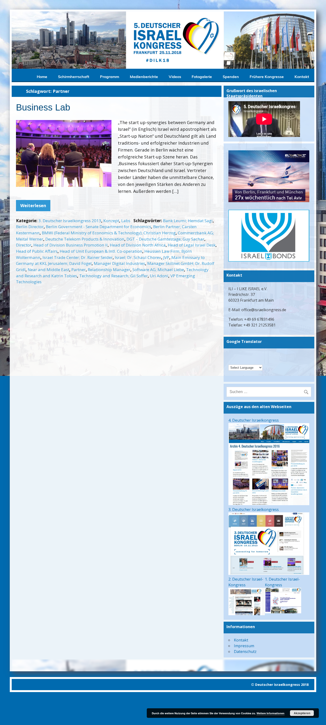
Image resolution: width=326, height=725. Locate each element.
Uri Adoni (159, 275)
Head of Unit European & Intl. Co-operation (101, 251)
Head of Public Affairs (37, 251)
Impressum (244, 645)
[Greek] (250, 354)
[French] (237, 360)
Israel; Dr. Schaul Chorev (138, 257)
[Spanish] (256, 360)
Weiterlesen (33, 205)
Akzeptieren (302, 713)
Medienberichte (144, 76)
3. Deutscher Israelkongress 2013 (69, 220)
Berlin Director (30, 226)
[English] (244, 354)
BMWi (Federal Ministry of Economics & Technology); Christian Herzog (109, 233)
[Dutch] (231, 360)
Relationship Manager (109, 269)
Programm (109, 76)
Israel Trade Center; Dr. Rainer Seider (77, 257)
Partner (78, 269)
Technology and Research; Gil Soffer (113, 275)
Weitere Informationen (270, 713)
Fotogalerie (202, 76)
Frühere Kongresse (267, 76)
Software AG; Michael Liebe (158, 269)
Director (23, 245)
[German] (231, 354)
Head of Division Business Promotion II (70, 245)
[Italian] (244, 360)
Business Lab (43, 107)
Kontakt (301, 76)
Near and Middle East (48, 269)
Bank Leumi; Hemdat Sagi (188, 220)
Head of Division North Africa (138, 245)
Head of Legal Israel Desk (192, 245)
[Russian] (250, 360)
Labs (125, 220)
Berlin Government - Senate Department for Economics (98, 226)
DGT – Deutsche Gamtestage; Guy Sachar (165, 239)
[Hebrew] (237, 354)
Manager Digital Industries (119, 263)
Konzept (111, 220)
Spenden (231, 76)
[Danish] (262, 354)
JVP (166, 257)
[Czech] (256, 354)
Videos (175, 76)
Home (42, 76)
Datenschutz (245, 651)
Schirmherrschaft (73, 76)
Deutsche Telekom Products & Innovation (84, 239)
